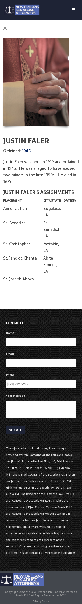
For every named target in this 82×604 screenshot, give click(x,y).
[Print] (7, 28)
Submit (15, 430)
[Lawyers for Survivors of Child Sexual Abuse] (22, 579)
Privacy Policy (41, 601)
